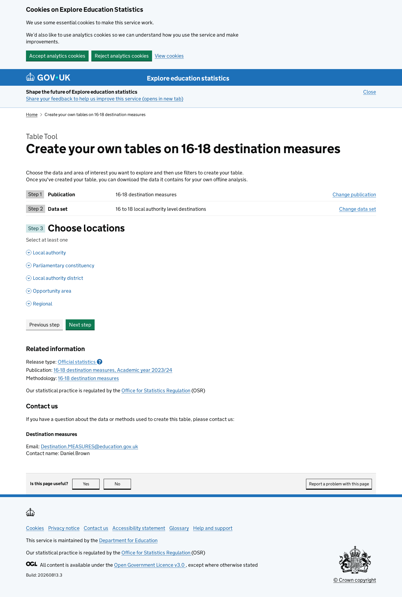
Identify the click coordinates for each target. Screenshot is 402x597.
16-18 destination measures (88, 378)
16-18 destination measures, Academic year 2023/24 (113, 370)
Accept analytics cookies (57, 56)
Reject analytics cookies (122, 56)
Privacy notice (64, 528)
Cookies (35, 528)
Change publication (354, 194)
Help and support (212, 528)
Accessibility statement (138, 528)
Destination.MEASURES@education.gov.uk (89, 446)
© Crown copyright (354, 580)
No (123, 483)
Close (369, 92)
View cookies (169, 56)
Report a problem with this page (339, 483)
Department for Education (128, 540)
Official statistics (79, 362)
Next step (80, 325)
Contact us (96, 528)
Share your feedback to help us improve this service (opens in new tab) (104, 99)
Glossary (179, 528)
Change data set (357, 209)
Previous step (44, 325)
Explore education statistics (188, 78)
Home (31, 114)
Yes (91, 483)
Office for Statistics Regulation (155, 390)
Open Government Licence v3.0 (150, 565)
